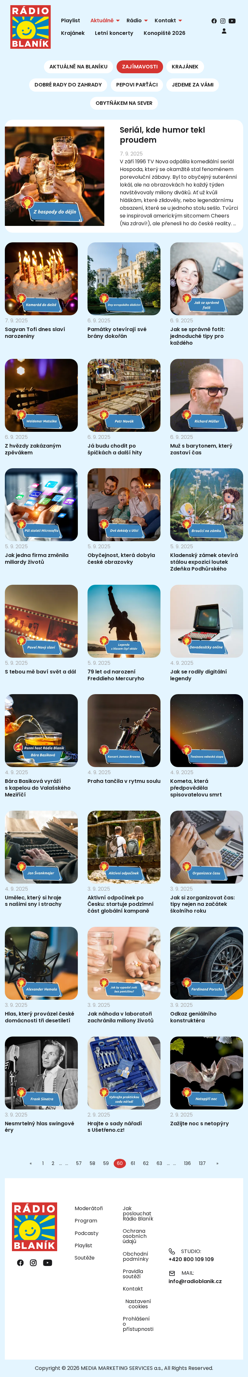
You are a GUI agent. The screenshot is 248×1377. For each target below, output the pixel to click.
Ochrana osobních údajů (135, 1236)
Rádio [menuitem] (134, 20)
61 (133, 1163)
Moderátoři (89, 1208)
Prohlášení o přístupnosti (138, 1324)
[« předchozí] (31, 1163)
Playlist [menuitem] (70, 20)
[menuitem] (224, 31)
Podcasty (86, 1233)
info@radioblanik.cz (195, 1281)
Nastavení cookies (138, 1304)
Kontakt (133, 1288)
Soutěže (85, 1257)
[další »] (216, 1163)
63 (159, 1163)
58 (92, 1163)
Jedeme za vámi (192, 84)
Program (86, 1220)
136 (187, 1163)
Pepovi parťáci (137, 84)
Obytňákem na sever (124, 103)
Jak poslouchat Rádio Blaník (138, 1213)
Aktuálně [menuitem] (102, 20)
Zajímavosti (140, 66)
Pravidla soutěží (133, 1274)
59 (106, 1163)
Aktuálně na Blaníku (78, 66)
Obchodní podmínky (136, 1256)
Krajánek (185, 66)
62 (146, 1163)
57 (79, 1163)
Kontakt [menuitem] (165, 20)
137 (202, 1163)
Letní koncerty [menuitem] (114, 33)
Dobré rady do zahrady (68, 84)
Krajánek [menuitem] (73, 33)
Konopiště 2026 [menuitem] (164, 33)
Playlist (83, 1245)
